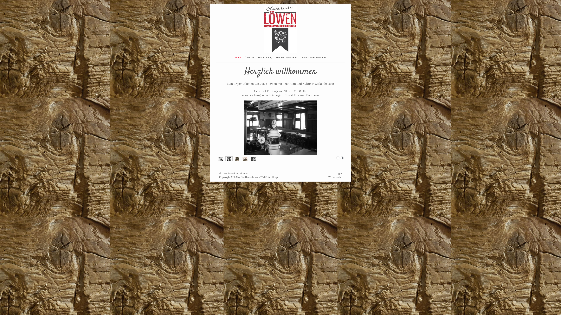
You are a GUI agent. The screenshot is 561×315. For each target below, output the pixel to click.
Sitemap (244, 173)
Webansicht (335, 177)
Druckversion (230, 173)
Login (338, 173)
